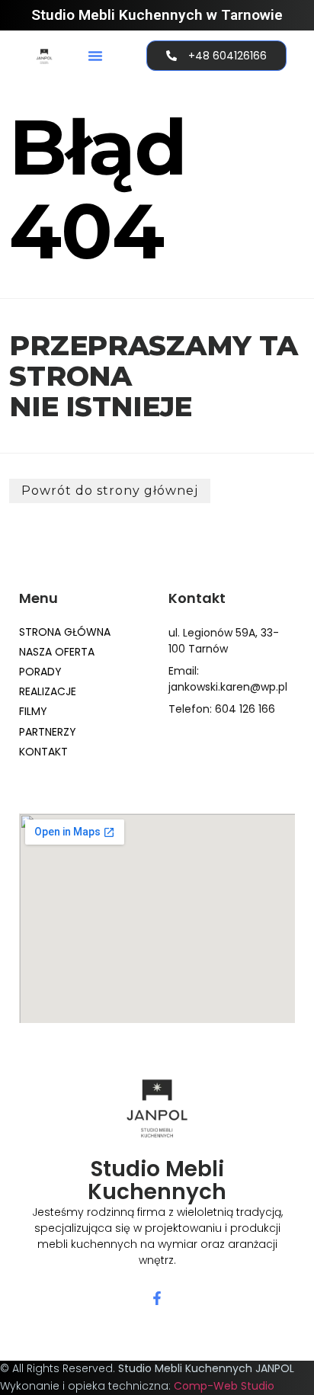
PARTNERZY (47, 732)
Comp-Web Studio (224, 1385)
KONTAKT (43, 751)
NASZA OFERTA (57, 652)
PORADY (40, 671)
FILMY (33, 711)
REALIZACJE (47, 691)
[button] (95, 55)
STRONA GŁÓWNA (65, 632)
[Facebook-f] (157, 1298)
